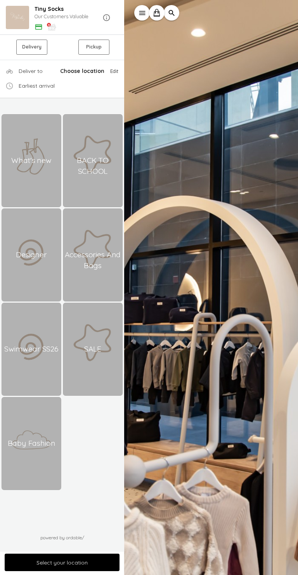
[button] (62, 17)
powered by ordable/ (62, 537)
